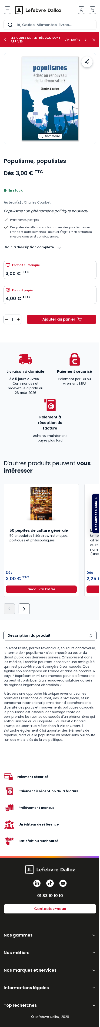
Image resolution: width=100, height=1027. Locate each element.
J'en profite (72, 40)
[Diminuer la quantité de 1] (6, 319)
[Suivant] (24, 608)
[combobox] (50, 25)
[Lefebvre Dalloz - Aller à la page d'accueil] (38, 10)
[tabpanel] (50, 694)
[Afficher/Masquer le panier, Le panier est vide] (92, 10)
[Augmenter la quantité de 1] (18, 319)
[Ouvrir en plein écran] (50, 98)
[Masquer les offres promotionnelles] (95, 39)
